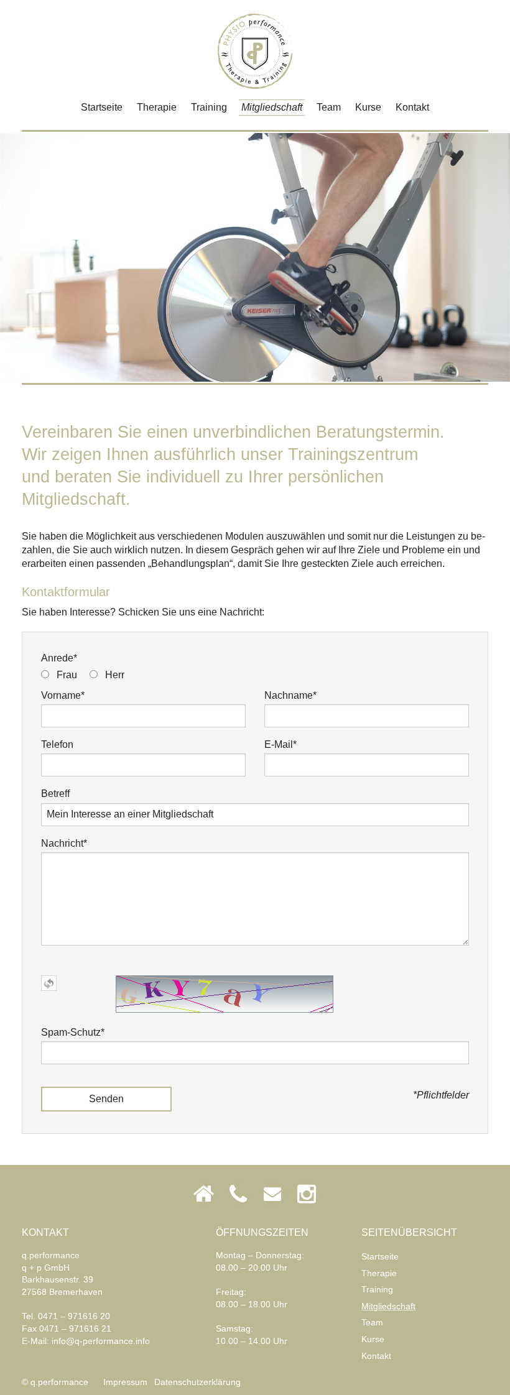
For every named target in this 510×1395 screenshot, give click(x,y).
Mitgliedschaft (271, 107)
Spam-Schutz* (72, 1032)
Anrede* (59, 658)
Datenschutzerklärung (197, 1382)
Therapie (157, 107)
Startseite (102, 107)
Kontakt (412, 107)
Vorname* (63, 695)
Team (329, 107)
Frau (67, 675)
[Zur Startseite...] (255, 51)
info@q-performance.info (101, 1341)
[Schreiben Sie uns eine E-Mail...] (272, 1194)
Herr (114, 675)
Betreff (55, 793)
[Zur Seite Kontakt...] (203, 1194)
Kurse (368, 107)
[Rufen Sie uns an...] (238, 1194)
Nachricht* (64, 843)
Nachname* (290, 695)
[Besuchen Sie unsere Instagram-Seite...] (306, 1194)
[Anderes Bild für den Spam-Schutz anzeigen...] (49, 982)
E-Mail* (280, 744)
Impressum (125, 1382)
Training (209, 107)
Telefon (57, 744)
